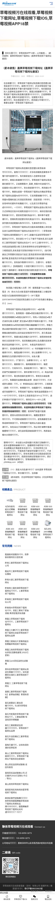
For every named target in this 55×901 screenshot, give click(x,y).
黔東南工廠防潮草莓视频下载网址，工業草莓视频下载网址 (17, 590)
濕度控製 (24, 199)
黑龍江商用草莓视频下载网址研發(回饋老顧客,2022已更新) (17, 652)
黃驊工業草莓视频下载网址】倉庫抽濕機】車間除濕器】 (17, 694)
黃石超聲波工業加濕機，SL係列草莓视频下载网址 (16, 705)
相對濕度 (24, 211)
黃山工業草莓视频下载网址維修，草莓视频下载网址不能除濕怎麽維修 (17, 756)
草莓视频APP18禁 (27, 53)
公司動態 (41, 53)
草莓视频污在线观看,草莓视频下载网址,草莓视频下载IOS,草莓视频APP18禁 (26, 18)
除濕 (36, 172)
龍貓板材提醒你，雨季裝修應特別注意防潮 (17, 555)
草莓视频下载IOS (20, 899)
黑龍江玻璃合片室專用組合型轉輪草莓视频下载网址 (17, 642)
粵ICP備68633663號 (33, 888)
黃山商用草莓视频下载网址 (17, 784)
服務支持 (34, 899)
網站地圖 (4, 892)
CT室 (18, 360)
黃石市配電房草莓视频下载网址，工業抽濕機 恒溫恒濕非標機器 (17, 717)
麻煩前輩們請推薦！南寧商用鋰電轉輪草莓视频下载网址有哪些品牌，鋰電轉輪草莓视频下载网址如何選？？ (17, 805)
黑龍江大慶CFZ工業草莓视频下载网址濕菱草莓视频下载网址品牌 (17, 632)
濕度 (36, 199)
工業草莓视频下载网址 (14, 242)
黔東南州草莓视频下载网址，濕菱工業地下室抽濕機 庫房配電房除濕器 (17, 610)
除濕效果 (24, 415)
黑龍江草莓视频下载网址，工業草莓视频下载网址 (17, 621)
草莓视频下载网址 (14, 168)
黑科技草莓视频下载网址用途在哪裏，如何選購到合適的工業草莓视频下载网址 (17, 673)
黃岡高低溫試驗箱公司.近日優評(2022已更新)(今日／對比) (16, 775)
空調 (49, 226)
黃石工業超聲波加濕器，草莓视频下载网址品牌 (17, 728)
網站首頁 (7, 899)
